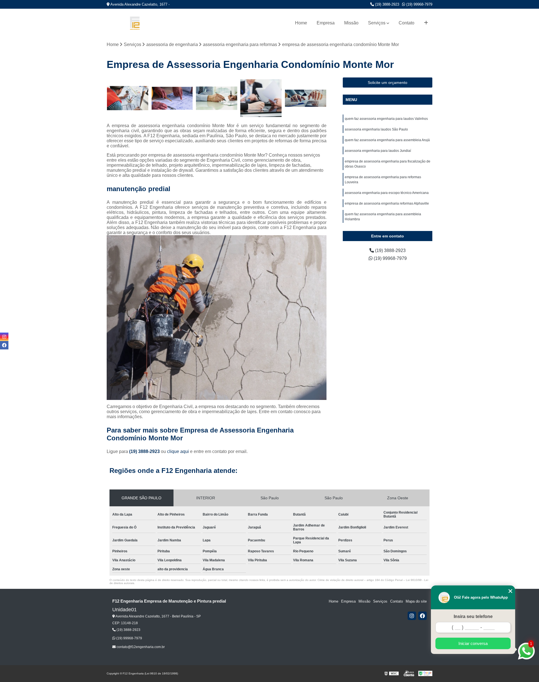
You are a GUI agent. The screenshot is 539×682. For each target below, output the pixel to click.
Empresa (326, 22)
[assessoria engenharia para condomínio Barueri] (261, 98)
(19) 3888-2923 (386, 4)
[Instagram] (412, 616)
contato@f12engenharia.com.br (140, 647)
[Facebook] (422, 616)
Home (301, 22)
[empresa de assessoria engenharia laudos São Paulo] (128, 98)
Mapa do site (416, 601)
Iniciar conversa (473, 643)
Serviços (376, 22)
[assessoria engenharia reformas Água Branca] (305, 98)
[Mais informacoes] (426, 23)
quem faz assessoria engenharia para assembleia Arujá (387, 140)
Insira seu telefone (473, 616)
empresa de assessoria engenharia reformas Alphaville (387, 203)
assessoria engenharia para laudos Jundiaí (378, 151)
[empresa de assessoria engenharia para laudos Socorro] (216, 98)
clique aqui (178, 451)
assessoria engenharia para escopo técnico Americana (387, 193)
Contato (406, 22)
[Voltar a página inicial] (135, 23)
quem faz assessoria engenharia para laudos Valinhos (386, 119)
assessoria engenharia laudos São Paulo (376, 129)
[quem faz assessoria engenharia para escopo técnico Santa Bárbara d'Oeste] (172, 98)
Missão (351, 22)
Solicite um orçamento (387, 82)
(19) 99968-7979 (418, 4)
